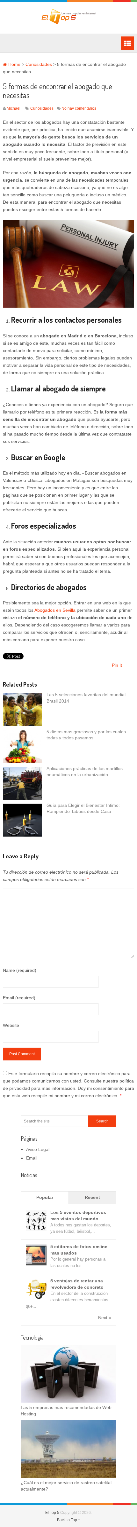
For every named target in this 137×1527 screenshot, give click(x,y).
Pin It (117, 665)
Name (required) (19, 970)
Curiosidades (38, 64)
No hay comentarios (78, 108)
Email (31, 1158)
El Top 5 (52, 1512)
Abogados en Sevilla (55, 610)
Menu (127, 43)
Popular (44, 1197)
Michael (13, 108)
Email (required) (19, 997)
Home (13, 64)
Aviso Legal (37, 1149)
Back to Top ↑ (68, 1520)
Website (11, 1025)
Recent (92, 1197)
